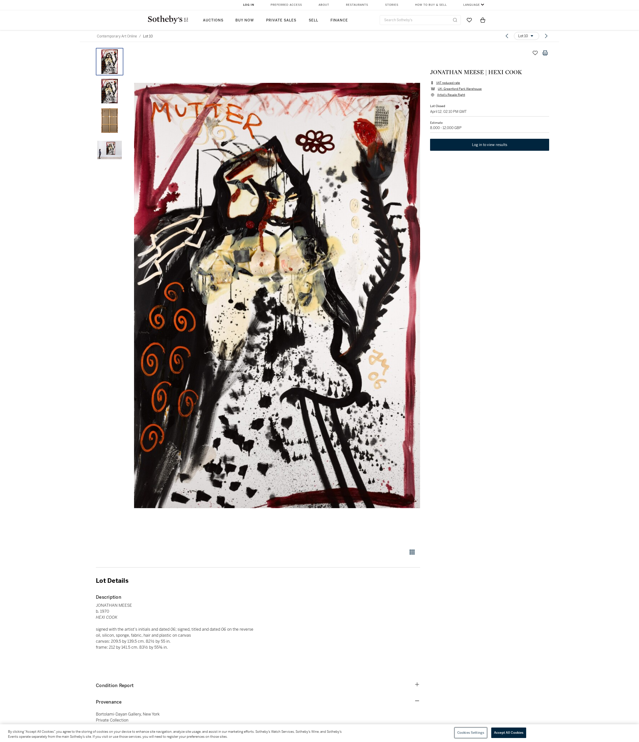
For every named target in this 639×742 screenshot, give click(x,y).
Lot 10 (148, 36)
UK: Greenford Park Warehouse (460, 89)
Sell (313, 20)
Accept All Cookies (508, 733)
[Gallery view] (412, 552)
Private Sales (281, 20)
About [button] (324, 4)
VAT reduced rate (448, 83)
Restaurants (357, 4)
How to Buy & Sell (431, 4)
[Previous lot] (507, 36)
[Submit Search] (455, 20)
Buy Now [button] (244, 20)
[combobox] (420, 20)
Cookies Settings (470, 733)
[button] (277, 295)
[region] (319, 733)
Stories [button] (391, 4)
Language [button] (471, 4)
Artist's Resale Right (451, 95)
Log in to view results (489, 145)
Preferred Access (286, 4)
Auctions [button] (213, 20)
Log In (248, 4)
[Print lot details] (545, 53)
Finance (339, 20)
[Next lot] (546, 36)
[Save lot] (535, 53)
